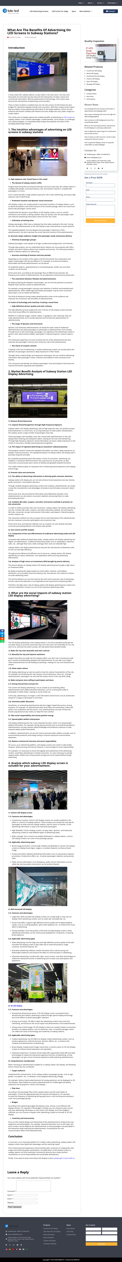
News (80, 3)
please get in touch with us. (64, 1158)
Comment (11, 1191)
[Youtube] (98, 168)
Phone (88, 197)
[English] (6, 1249)
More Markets (84, 11)
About (90, 3)
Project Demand (91, 204)
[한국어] (23, 1249)
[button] (2, 630)
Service (99, 3)
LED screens (68, 117)
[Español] (10, 1249)
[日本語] (20, 1249)
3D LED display (16, 1006)
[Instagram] (94, 168)
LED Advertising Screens (39, 11)
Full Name (89, 183)
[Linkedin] (87, 168)
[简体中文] (13, 1249)
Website (10, 1203)
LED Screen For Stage (60, 11)
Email (10, 1199)
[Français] (16, 1249)
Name (10, 1195)
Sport (74, 11)
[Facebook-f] (91, 168)
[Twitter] (102, 168)
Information (112, 3)
